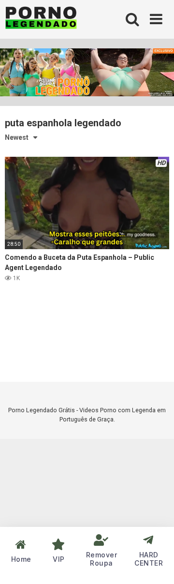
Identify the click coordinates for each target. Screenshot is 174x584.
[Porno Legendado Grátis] (41, 19)
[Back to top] (156, 564)
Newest (17, 137)
